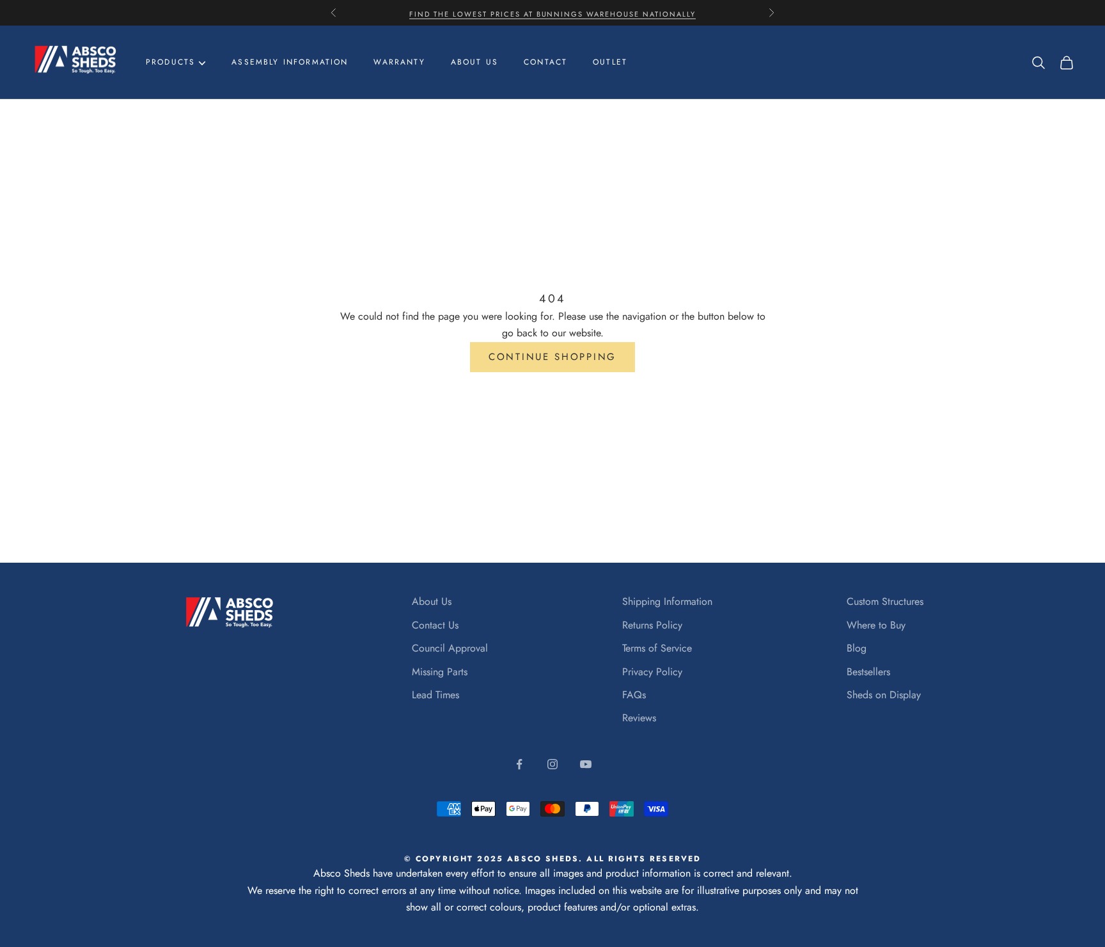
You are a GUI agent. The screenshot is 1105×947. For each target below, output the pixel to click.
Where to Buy (876, 625)
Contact (545, 62)
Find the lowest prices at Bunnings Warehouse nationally (552, 13)
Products (170, 62)
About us (474, 62)
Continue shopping (552, 357)
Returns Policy (652, 625)
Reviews (639, 717)
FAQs (634, 694)
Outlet (610, 62)
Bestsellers (868, 671)
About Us (431, 601)
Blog (856, 648)
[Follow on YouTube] (585, 764)
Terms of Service (657, 648)
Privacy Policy (652, 671)
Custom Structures (885, 601)
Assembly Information (289, 62)
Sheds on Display (884, 694)
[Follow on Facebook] (519, 764)
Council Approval (450, 648)
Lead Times (435, 694)
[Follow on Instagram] (552, 764)
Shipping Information (667, 601)
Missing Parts (439, 671)
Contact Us (435, 625)
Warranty (399, 62)
